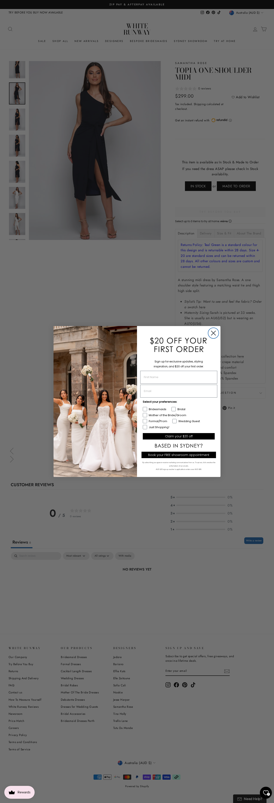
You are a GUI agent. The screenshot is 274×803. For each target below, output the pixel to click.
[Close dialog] (213, 333)
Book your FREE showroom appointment (178, 455)
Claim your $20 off (179, 436)
